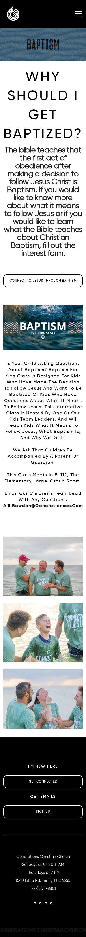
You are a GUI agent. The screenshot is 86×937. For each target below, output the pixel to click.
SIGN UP (43, 811)
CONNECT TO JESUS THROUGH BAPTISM (43, 280)
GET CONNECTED (43, 781)
